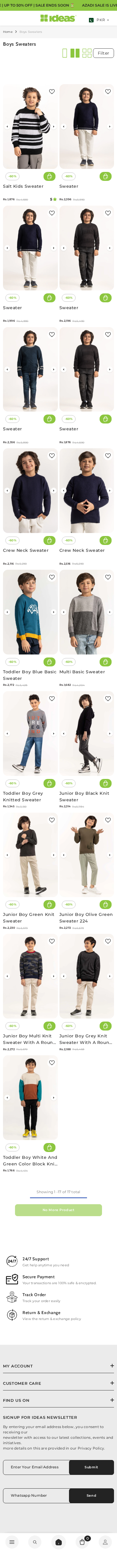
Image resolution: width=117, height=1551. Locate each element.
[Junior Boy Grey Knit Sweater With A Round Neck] (86, 976)
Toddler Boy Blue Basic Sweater (29, 675)
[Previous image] (7, 127)
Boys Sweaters (31, 32)
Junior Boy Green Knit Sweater (29, 918)
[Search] (58, 1542)
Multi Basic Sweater (82, 671)
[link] (35, 1542)
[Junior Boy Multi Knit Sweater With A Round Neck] (30, 976)
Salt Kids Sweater (23, 186)
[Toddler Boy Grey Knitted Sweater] (30, 733)
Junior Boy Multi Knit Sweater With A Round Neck (29, 1039)
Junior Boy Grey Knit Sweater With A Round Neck (85, 1039)
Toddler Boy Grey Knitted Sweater (23, 797)
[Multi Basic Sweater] (86, 612)
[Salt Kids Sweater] (30, 126)
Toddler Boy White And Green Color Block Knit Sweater (30, 1161)
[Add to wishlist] (51, 91)
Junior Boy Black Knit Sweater (84, 797)
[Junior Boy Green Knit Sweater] (30, 855)
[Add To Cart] (50, 176)
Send (91, 1495)
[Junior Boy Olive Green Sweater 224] (86, 855)
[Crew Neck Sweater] (30, 490)
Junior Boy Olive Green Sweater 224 (86, 918)
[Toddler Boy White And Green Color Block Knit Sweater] (30, 1097)
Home (8, 32)
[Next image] (54, 127)
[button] (64, 53)
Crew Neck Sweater (26, 550)
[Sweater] (86, 126)
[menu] (12, 1542)
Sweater (69, 186)
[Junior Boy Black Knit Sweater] (86, 733)
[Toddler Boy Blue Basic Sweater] (30, 612)
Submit (91, 1467)
